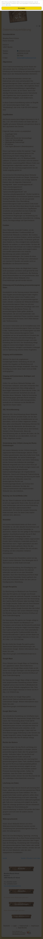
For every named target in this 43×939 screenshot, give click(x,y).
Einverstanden (21, 8)
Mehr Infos (8, 5)
